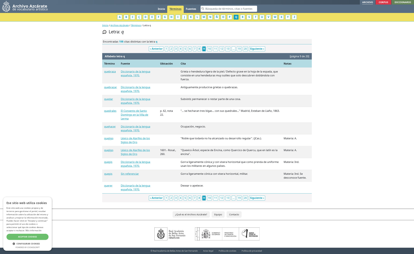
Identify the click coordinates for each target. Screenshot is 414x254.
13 (227, 48)
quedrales (110, 111)
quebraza (110, 71)
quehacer (110, 126)
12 (221, 48)
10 (209, 48)
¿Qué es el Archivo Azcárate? (191, 214)
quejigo (108, 138)
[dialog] (27, 224)
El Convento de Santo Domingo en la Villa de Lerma (134, 114)
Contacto (234, 214)
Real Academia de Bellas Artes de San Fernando (175, 250)
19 (239, 48)
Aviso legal (208, 250)
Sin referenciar (130, 174)
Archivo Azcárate (119, 25)
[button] (27, 243)
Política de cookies (227, 250)
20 (245, 48)
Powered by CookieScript (28, 247)
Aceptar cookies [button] (27, 236)
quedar (108, 99)
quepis (108, 162)
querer (108, 185)
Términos (175, 9)
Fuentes (191, 9)
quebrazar (110, 87)
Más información (34, 230)
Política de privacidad (252, 250)
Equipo (218, 214)
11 (215, 48)
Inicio (161, 9)
